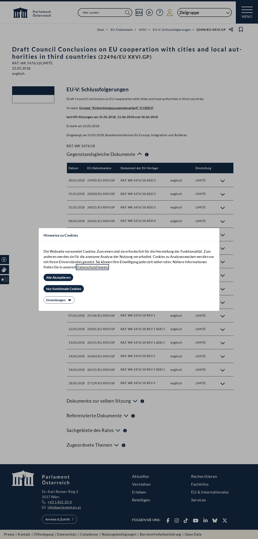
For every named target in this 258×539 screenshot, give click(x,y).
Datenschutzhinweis (92, 267)
